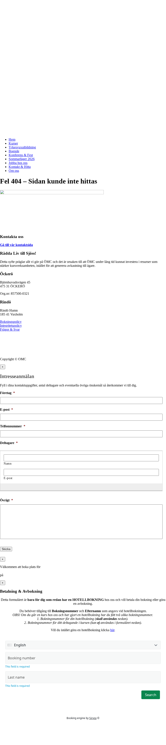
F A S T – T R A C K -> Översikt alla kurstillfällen (36, 5)
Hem (12, 139)
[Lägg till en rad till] (79, 486)
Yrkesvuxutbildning (22, 147)
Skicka (6, 549)
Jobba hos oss (18, 163)
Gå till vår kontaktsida (16, 245)
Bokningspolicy (11, 321)
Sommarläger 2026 (22, 159)
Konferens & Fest (21, 155)
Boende (14, 151)
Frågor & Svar (10, 329)
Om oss (14, 170)
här (112, 630)
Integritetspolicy (11, 325)
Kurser (13, 143)
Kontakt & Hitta (20, 167)
